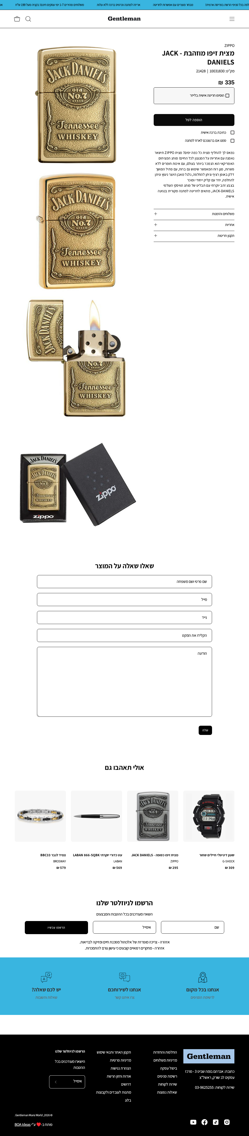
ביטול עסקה (168, 1068)
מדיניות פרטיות (120, 1060)
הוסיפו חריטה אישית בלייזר (207, 95)
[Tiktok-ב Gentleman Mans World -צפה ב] (215, 1122)
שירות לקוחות (167, 1084)
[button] (27, 19)
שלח (205, 730)
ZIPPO (229, 45)
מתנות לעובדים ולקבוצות (113, 1092)
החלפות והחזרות (165, 1052)
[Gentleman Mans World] (124, 19)
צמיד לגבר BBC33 (53, 855)
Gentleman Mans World (29, 1115)
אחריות (229, 224)
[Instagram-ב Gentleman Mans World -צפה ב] (227, 1122)
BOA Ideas (23, 1124)
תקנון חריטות (226, 235)
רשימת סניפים (167, 1076)
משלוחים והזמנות (223, 213)
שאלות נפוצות (167, 1092)
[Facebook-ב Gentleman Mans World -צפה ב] (204, 1122)
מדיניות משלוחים (165, 1060)
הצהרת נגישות (121, 1068)
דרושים (126, 1084)
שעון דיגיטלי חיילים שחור (216, 855)
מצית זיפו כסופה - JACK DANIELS (154, 855)
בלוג (128, 1100)
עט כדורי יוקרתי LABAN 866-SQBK (97, 855)
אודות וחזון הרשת (119, 1076)
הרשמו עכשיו (56, 927)
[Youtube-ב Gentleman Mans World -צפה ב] (193, 1122)
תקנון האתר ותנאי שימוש (114, 1052)
